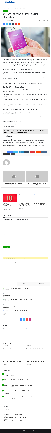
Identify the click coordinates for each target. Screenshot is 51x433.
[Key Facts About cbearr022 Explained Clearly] (6, 290)
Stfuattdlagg (9, 8)
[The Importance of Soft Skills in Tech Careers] (6, 392)
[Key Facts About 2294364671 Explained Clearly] (6, 301)
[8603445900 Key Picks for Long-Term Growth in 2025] (41, 198)
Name (4, 234)
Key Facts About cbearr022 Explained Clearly (21, 288)
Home (4, 8)
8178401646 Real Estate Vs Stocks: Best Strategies (22, 374)
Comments (41, 283)
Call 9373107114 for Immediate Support (19, 379)
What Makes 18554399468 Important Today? (21, 305)
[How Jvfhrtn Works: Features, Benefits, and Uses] (6, 295)
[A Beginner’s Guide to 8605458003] (6, 312)
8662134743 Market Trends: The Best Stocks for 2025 (23, 396)
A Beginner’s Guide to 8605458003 (19, 310)
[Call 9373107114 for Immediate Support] (6, 381)
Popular (24, 283)
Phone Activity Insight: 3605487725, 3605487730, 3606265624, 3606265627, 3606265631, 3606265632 (25, 205)
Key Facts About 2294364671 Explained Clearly (21, 299)
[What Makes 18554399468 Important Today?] (6, 306)
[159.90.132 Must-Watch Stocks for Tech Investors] (6, 387)
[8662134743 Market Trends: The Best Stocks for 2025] (6, 398)
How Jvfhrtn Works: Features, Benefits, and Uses (22, 293)
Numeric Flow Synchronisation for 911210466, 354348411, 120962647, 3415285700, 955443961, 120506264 (8, 206)
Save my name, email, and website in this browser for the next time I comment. (19, 243)
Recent (8, 283)
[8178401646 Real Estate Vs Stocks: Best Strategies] (6, 376)
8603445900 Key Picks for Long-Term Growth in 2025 (40, 204)
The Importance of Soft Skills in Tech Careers (21, 390)
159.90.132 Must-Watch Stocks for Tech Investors (22, 385)
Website (28, 239)
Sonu (4, 20)
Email (4, 239)
